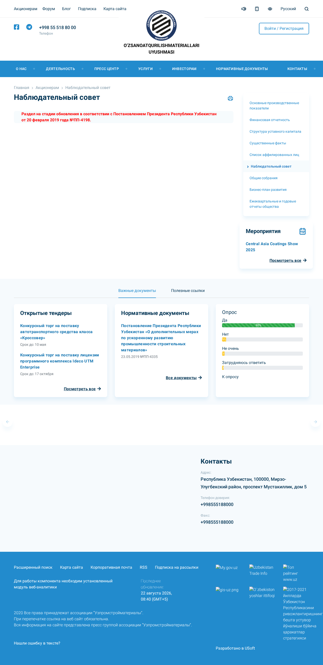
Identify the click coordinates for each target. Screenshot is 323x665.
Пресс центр (106, 69)
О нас (21, 69)
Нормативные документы (242, 69)
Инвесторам (184, 69)
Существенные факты (268, 143)
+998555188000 (217, 504)
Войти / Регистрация (284, 28)
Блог (66, 8)
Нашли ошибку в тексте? (37, 643)
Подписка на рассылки (176, 567)
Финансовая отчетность (270, 120)
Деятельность (60, 69)
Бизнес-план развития (268, 190)
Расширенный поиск (33, 567)
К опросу (230, 376)
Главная (21, 87)
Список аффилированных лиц (274, 155)
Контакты (297, 69)
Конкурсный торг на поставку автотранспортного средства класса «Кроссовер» (56, 331)
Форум (48, 8)
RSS (143, 567)
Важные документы (137, 290)
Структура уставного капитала (275, 131)
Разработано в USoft (235, 648)
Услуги (145, 69)
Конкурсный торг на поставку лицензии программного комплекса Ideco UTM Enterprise (59, 361)
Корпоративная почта (111, 567)
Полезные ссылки (188, 290)
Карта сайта (114, 8)
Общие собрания (264, 178)
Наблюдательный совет (88, 87)
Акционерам (47, 87)
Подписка (87, 8)
